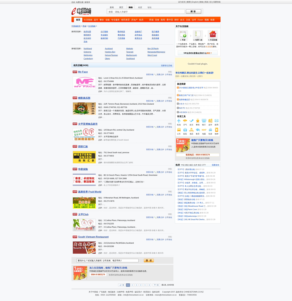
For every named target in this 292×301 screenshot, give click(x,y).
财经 (176, 20)
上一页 (122, 285)
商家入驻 (208, 2)
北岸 (195, 165)
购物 (201, 2)
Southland (130, 59)
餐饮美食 (121, 35)
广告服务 (103, 292)
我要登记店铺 (166, 66)
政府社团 (87, 32)
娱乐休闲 (87, 38)
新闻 (163, 20)
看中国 (170, 20)
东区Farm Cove (190, 209)
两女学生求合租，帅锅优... (195, 189)
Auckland (109, 49)
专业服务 (115, 20)
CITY (204, 165)
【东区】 (180, 199)
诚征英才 (138, 292)
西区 (187, 165)
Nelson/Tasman (111, 55)
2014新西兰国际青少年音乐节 (191, 88)
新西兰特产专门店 (186, 95)
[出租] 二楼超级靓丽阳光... (195, 196)
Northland (88, 49)
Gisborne (87, 52)
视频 (207, 20)
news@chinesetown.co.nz (166, 295)
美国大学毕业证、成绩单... (195, 173)
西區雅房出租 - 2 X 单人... (194, 203)
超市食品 (138, 35)
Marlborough (131, 55)
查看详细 (149, 74)
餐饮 (102, 20)
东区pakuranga (190, 216)
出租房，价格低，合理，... (195, 183)
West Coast (152, 55)
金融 (107, 20)
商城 (151, 20)
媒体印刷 (104, 38)
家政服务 (155, 35)
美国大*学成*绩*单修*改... (195, 176)
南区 (191, 165)
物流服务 (111, 292)
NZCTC (182, 108)
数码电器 (121, 32)
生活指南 (88, 20)
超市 (96, 20)
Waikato (129, 49)
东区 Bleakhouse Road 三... (195, 206)
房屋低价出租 (189, 199)
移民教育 (125, 20)
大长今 (181, 104)
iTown (200, 20)
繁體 (189, 2)
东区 (199, 165)
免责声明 (129, 292)
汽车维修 (121, 38)
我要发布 (215, 165)
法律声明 (120, 292)
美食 (157, 20)
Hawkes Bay (110, 52)
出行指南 (104, 32)
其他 (85, 42)
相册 (212, 20)
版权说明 (156, 292)
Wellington (88, 55)
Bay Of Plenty (153, 49)
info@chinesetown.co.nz (133, 295)
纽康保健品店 (184, 100)
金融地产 (138, 32)
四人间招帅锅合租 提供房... (195, 193)
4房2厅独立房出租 (191, 213)
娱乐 (182, 20)
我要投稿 (217, 2)
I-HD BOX (183, 112)
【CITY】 (181, 169)
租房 (141, 20)
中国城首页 (76, 26)
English (195, 2)
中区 (183, 165)
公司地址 (168, 74)
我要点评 (160, 74)
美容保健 (155, 38)
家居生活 (138, 38)
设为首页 (182, 2)
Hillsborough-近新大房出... (195, 179)
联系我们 (147, 292)
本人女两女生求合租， (194, 186)
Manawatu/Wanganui (156, 52)
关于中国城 (93, 292)
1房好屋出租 (190, 169)
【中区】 (180, 179)
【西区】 (180, 193)
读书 (194, 20)
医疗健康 (155, 32)
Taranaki (129, 52)
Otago (107, 59)
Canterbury (88, 59)
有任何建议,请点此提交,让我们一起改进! (194, 72)
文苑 (188, 20)
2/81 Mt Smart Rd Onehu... (195, 219)
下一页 (156, 285)
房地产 (134, 20)
